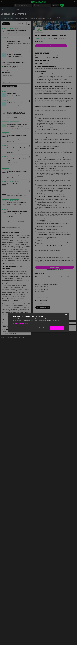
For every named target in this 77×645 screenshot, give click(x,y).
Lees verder (57, 320)
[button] (38, 323)
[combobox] (66, 314)
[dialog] (38, 322)
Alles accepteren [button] (57, 328)
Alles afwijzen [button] (42, 328)
